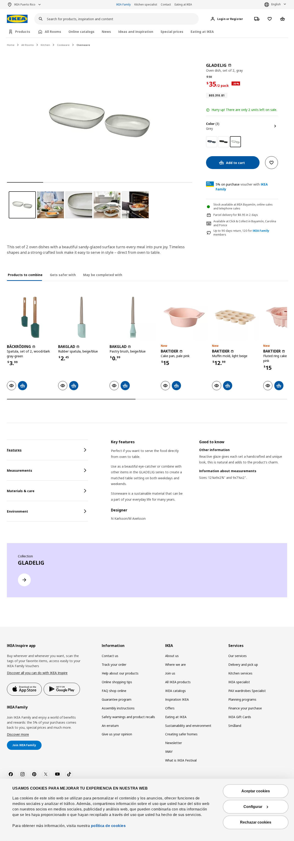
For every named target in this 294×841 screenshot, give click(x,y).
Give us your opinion (117, 734)
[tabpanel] (199, 483)
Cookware (63, 45)
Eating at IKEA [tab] (202, 31)
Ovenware (83, 45)
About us (172, 656)
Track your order (114, 664)
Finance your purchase (245, 708)
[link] (211, 141)
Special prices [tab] (172, 31)
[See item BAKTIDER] (184, 317)
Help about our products (120, 673)
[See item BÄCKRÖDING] (30, 317)
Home (10, 45)
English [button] (276, 4)
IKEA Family (123, 4)
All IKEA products (178, 682)
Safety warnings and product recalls (128, 717)
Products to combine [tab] (25, 275)
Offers (170, 708)
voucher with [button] (242, 186)
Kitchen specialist (145, 4)
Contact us (110, 656)
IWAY (168, 751)
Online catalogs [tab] (81, 31)
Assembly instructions (118, 708)
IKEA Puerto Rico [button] (24, 4)
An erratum (110, 725)
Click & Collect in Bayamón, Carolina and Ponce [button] (244, 223)
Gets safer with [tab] (63, 275)
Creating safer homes (181, 734)
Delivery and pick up (243, 664)
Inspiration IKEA (177, 699)
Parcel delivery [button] (222, 215)
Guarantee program (116, 699)
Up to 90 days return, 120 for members (241, 233)
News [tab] (106, 31)
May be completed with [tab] (102, 275)
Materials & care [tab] (20, 491)
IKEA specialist (239, 682)
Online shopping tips (117, 682)
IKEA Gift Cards (239, 717)
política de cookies (108, 826)
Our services (237, 656)
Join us (170, 673)
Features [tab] (14, 450)
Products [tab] (22, 31)
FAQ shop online (114, 691)
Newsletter (173, 743)
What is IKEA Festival (181, 760)
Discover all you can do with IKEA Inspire (37, 673)
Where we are (175, 664)
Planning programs (242, 699)
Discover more (18, 734)
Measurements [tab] (19, 470)
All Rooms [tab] (53, 31)
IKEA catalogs (175, 691)
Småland (234, 725)
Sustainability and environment (188, 725)
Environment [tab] (17, 511)
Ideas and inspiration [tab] (135, 31)
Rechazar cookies (255, 822)
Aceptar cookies (255, 791)
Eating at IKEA (183, 4)
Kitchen (45, 45)
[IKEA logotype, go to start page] (17, 19)
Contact (166, 4)
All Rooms (27, 45)
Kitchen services (240, 673)
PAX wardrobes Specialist (247, 691)
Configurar (252, 807)
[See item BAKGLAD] (81, 317)
